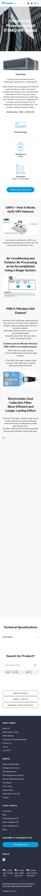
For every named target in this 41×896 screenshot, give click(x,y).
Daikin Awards (8, 736)
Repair (7, 783)
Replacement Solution (13, 775)
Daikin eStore (19, 693)
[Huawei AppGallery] (32, 873)
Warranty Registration (19, 705)
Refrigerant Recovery (11, 768)
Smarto (28, 672)
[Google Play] (8, 873)
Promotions (7, 811)
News (5, 829)
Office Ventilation (9, 822)
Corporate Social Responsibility (15, 739)
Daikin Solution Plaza (11, 732)
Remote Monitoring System (13, 779)
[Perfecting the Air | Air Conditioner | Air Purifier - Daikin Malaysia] (10, 3)
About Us (6, 728)
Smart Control (12, 672)
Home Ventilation (9, 826)
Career (5, 747)
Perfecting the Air (10, 818)
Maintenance (10, 771)
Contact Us (7, 743)
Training (6, 797)
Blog (4, 815)
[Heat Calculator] (28, 3)
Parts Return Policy (10, 794)
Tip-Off (6, 750)
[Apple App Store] (20, 873)
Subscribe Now (20, 845)
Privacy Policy (9, 891)
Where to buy (20, 699)
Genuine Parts (8, 790)
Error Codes (7, 786)
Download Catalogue (20, 190)
